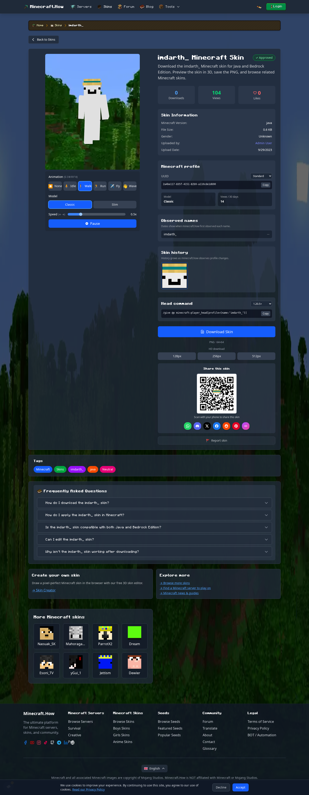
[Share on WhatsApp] (187, 426)
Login (277, 6)
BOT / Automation (262, 735)
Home (40, 25)
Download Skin (219, 331)
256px (217, 356)
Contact (209, 741)
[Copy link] (246, 426)
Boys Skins (121, 728)
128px (177, 356)
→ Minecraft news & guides (179, 593)
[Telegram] (59, 742)
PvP (71, 741)
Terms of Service (261, 721)
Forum (129, 6)
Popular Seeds (169, 735)
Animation (63, 177)
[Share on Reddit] (226, 426)
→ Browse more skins (175, 583)
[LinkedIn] (66, 742)
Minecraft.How (47, 7)
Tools (170, 6)
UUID (165, 176)
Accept (240, 787)
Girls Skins (121, 735)
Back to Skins (46, 39)
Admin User (263, 143)
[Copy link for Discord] (197, 426)
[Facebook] (25, 742)
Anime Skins (122, 741)
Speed (57, 214)
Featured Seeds (170, 728)
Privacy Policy (258, 728)
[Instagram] (39, 742)
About (207, 735)
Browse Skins (123, 721)
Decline (221, 787)
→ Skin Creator (44, 590)
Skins (108, 6)
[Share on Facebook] (217, 426)
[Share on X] (207, 426)
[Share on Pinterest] (236, 426)
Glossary (210, 748)
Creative (74, 735)
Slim (115, 204)
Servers (84, 6)
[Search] (259, 7)
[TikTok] (46, 742)
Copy (266, 185)
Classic (70, 204)
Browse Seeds (169, 721)
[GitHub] (52, 742)
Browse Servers (80, 721)
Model (53, 196)
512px (256, 356)
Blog (150, 6)
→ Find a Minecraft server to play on (185, 588)
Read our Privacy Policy (88, 789)
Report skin (216, 440)
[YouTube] (32, 742)
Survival (74, 728)
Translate (210, 728)
